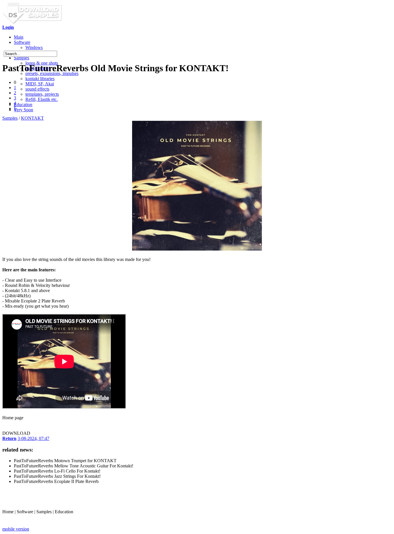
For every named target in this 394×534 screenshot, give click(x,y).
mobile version (15, 529)
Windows (34, 47)
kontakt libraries (40, 78)
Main (18, 37)
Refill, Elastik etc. (41, 99)
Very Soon (23, 109)
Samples (21, 57)
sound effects (37, 89)
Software (22, 42)
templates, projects (42, 94)
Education (23, 104)
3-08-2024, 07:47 (33, 438)
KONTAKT (32, 118)
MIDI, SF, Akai (39, 83)
